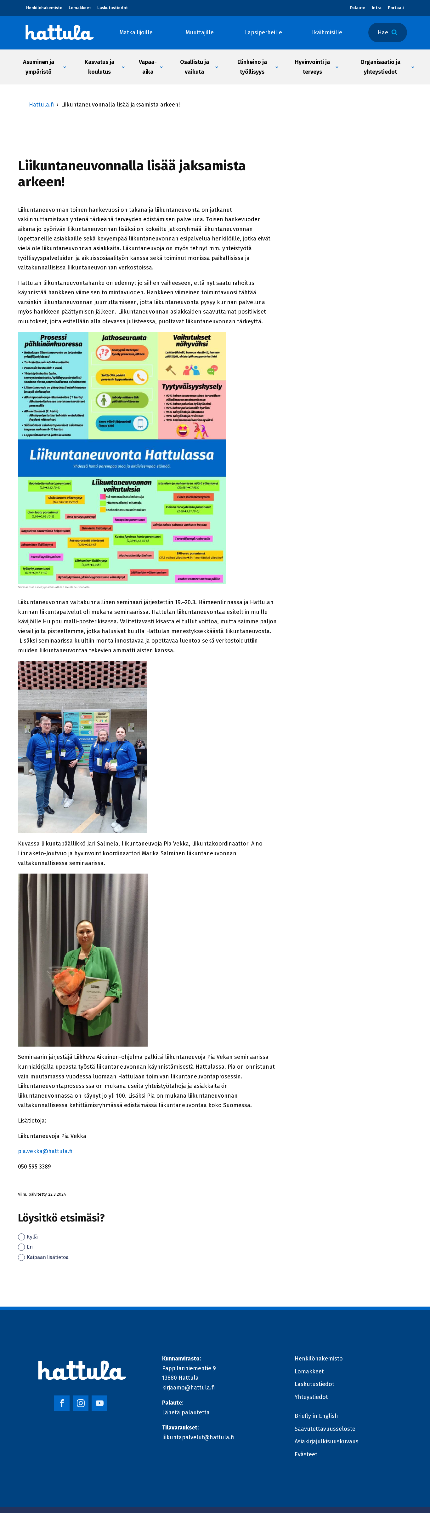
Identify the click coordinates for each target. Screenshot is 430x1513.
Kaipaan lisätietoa (48, 1257)
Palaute (357, 7)
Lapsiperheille (263, 32)
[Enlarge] (217, 340)
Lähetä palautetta (186, 1412)
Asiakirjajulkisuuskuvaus (327, 1441)
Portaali (396, 7)
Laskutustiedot (112, 7)
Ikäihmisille (327, 32)
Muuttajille (200, 32)
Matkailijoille (136, 32)
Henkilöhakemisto (44, 7)
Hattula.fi (41, 104)
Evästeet (306, 1454)
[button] (41, 67)
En (30, 1247)
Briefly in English (316, 1415)
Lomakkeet (80, 7)
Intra (377, 7)
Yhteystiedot (311, 1397)
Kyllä (32, 1237)
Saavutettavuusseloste (325, 1428)
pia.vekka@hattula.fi (45, 1151)
